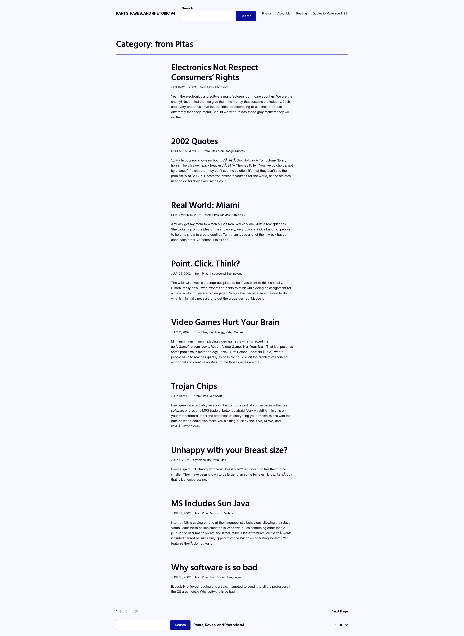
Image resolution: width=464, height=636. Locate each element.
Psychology (216, 332)
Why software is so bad (214, 567)
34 (137, 611)
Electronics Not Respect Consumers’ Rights (214, 72)
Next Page (340, 611)
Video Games (234, 332)
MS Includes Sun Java (210, 503)
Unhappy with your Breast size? (229, 450)
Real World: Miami (205, 205)
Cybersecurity (202, 460)
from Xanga (226, 151)
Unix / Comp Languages (225, 577)
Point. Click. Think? (205, 263)
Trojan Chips (194, 386)
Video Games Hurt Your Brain (225, 322)
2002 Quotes (194, 141)
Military (228, 513)
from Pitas (207, 87)
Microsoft (221, 87)
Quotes (240, 151)
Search (187, 8)
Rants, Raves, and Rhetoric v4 (145, 13)
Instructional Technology (226, 273)
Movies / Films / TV (233, 215)
